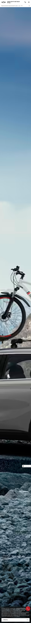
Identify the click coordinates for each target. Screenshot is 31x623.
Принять (5, 619)
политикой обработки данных (22, 608)
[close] (30, 466)
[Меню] (29, 2)
